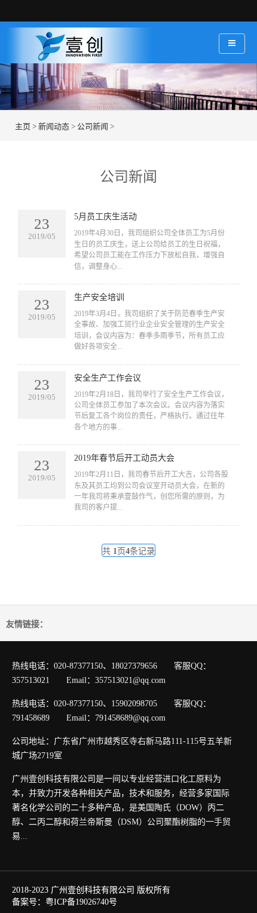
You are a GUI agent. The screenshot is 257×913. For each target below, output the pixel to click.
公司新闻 (92, 126)
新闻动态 (53, 126)
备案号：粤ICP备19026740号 (64, 901)
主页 (22, 126)
